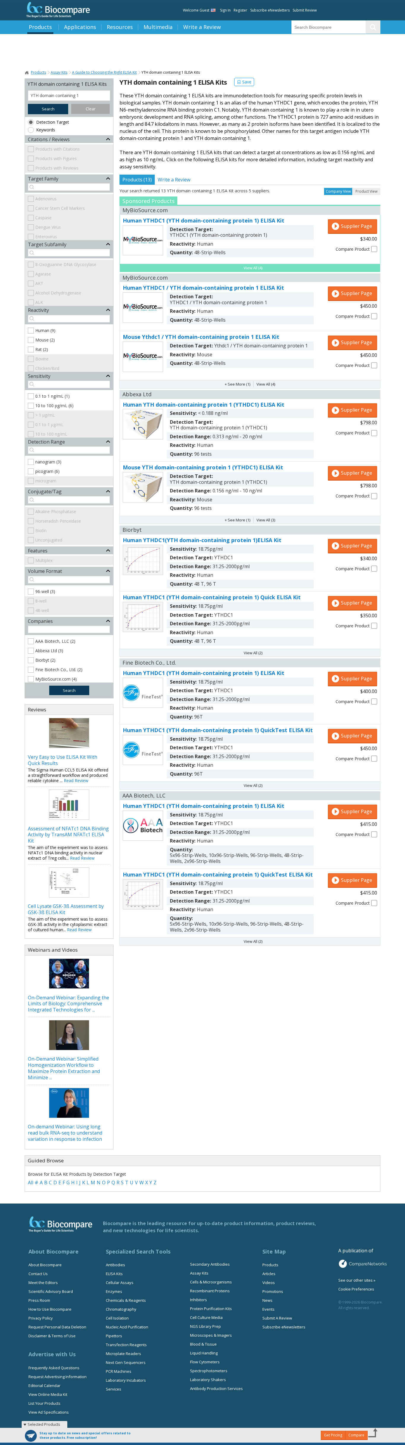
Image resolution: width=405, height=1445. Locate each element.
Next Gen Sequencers (126, 1362)
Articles (268, 1273)
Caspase (43, 217)
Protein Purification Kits (211, 1308)
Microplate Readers (123, 1353)
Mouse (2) (45, 340)
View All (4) (253, 267)
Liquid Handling (204, 1353)
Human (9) (45, 330)
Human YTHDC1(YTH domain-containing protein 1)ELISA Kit (202, 540)
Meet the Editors (43, 1282)
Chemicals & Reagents (126, 1300)
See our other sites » (356, 1280)
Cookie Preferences (356, 1289)
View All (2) (253, 652)
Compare (356, 1435)
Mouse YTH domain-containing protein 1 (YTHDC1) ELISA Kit (203, 467)
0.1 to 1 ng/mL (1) (52, 396)
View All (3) (265, 520)
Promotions (272, 1291)
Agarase (43, 274)
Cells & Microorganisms (211, 1282)
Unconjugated (48, 540)
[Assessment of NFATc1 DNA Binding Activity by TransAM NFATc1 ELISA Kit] (69, 818)
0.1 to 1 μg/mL (49, 424)
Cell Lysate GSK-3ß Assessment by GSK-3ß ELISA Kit (66, 909)
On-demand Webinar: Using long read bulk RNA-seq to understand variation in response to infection (65, 1132)
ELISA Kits (114, 1273)
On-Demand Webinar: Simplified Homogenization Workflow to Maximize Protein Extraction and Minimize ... (64, 1068)
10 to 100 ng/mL (51, 434)
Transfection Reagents (126, 1344)
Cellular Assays (119, 1282)
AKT (39, 283)
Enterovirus (46, 236)
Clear (90, 109)
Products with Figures (56, 158)
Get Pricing (333, 1435)
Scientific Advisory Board (50, 1291)
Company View (338, 191)
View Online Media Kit (47, 1394)
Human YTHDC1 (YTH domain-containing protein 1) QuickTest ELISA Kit (218, 730)
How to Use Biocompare (49, 1309)
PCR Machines (118, 1371)
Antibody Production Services (216, 1388)
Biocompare (27, 72)
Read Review (76, 780)
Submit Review (305, 10)
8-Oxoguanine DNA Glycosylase (65, 264)
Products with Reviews (57, 168)
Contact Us (38, 1273)
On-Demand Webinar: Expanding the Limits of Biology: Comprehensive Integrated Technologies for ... (68, 1003)
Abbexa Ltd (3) (49, 650)
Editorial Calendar (44, 1385)
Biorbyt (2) (45, 660)
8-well (41, 601)
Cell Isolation (117, 1318)
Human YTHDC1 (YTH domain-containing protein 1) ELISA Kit (203, 220)
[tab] (137, 180)
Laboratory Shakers (208, 1379)
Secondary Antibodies (210, 1264)
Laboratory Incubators (126, 1380)
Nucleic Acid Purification (127, 1327)
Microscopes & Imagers (211, 1335)
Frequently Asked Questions (53, 1367)
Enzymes (114, 1291)
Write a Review (202, 26)
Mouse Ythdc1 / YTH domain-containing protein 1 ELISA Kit (201, 336)
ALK (39, 302)
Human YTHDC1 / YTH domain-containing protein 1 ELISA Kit (203, 287)
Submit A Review (277, 1318)
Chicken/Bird (47, 368)
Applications (80, 26)
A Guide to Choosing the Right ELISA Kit (104, 72)
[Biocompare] (57, 10)
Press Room (39, 1300)
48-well (42, 610)
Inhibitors (198, 1299)
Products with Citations (57, 149)
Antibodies (115, 1264)
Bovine (42, 359)
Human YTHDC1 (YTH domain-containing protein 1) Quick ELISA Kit (212, 597)
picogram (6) (47, 471)
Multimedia (158, 26)
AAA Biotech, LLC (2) (55, 641)
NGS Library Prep (205, 1326)
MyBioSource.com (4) (56, 679)
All (30, 1182)
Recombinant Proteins (210, 1290)
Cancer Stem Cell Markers (60, 208)
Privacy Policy (40, 1318)
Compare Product (353, 249)
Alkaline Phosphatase (55, 511)
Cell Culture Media (206, 1317)
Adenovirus (46, 199)
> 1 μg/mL (45, 415)
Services (113, 1389)
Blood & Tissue (203, 1344)
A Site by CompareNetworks (362, 1264)
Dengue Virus (48, 227)
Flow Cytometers (205, 1362)
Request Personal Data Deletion (57, 1327)
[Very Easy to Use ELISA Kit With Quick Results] (69, 746)
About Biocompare (45, 1264)
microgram (45, 481)
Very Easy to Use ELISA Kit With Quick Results (62, 760)
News (267, 1300)
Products (40, 26)
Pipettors (114, 1335)
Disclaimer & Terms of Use (52, 1335)
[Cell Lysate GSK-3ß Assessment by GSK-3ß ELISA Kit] (69, 896)
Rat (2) (41, 349)
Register (240, 10)
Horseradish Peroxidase (58, 521)
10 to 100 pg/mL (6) (54, 405)
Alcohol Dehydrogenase (58, 293)
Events (268, 1309)
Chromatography (121, 1309)
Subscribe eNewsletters (270, 10)
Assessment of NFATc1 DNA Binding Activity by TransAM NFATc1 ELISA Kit (68, 834)
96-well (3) (45, 591)
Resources (120, 26)
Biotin (41, 530)
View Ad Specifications (48, 1412)
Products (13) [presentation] (137, 179)
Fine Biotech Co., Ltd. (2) (58, 669)
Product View (366, 191)
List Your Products (44, 1403)
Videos (268, 1282)
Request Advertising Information (57, 1376)
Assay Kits (59, 72)
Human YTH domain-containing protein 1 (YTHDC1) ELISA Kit (203, 404)
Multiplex (43, 560)
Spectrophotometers (208, 1370)
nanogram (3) (48, 462)
